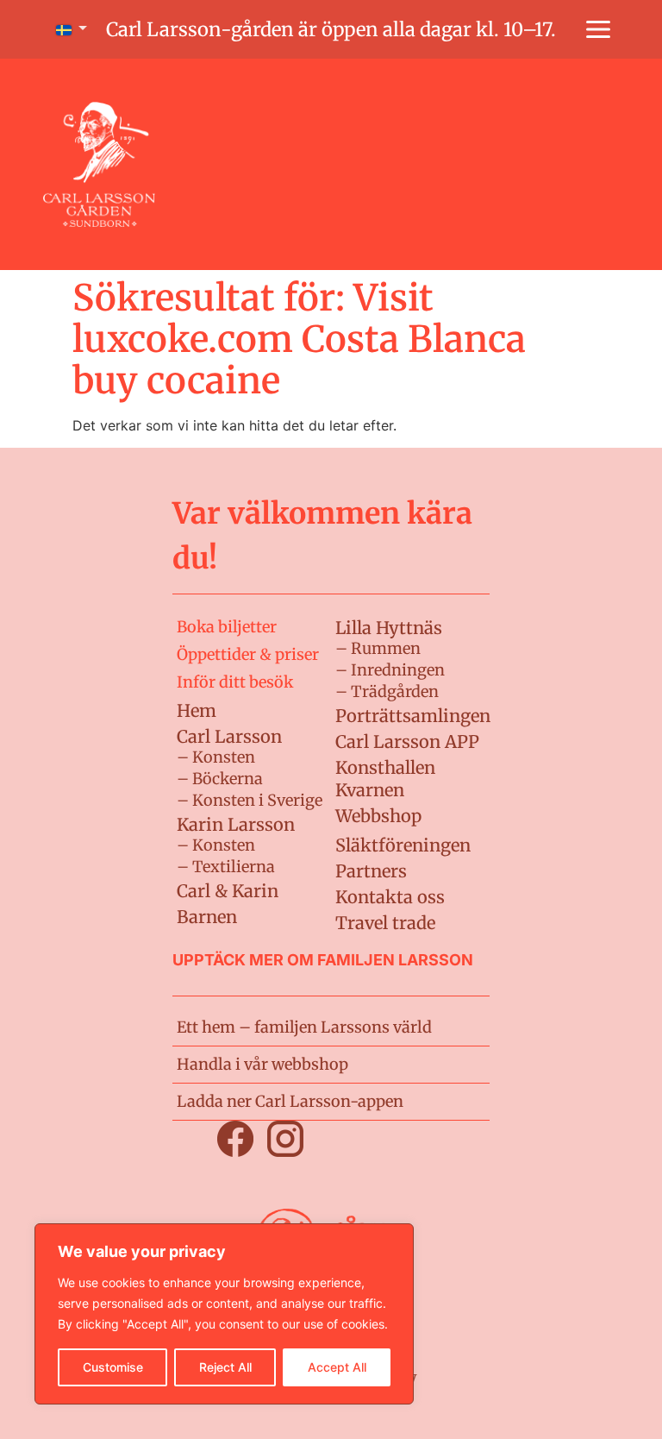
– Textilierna (226, 867)
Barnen (207, 916)
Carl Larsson (229, 736)
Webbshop (378, 815)
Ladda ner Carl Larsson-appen (290, 1101)
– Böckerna (220, 779)
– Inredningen (390, 670)
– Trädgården (387, 691)
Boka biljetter (227, 627)
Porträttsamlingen (412, 715)
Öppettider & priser (248, 654)
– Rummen (378, 648)
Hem (196, 710)
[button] (598, 29)
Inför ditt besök (235, 682)
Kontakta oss (390, 897)
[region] (224, 1313)
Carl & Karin (227, 891)
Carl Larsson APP (407, 741)
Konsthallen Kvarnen (385, 779)
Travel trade (385, 922)
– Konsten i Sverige (249, 800)
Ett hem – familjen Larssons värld (304, 1027)
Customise (113, 1367)
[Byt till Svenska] (68, 30)
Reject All (225, 1367)
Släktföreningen (403, 845)
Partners (371, 871)
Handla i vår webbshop (262, 1064)
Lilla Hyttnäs (388, 627)
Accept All (337, 1367)
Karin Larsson (236, 824)
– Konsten (216, 757)
